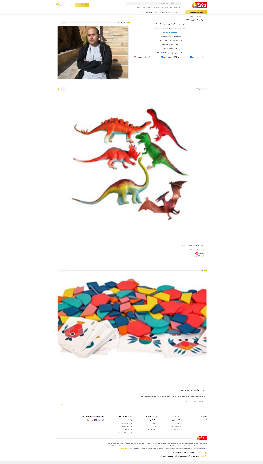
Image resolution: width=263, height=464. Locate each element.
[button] (61, 89)
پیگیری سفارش (177, 417)
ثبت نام (204, 420)
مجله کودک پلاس (82, 5)
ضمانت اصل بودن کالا (125, 417)
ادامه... (62, 405)
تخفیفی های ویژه (178, 12)
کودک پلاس (153, 420)
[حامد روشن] (131, 438)
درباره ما (141, 12)
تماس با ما (154, 426)
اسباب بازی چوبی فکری (175, 7)
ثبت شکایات (178, 423)
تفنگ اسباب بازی (127, 429)
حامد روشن (193, 16)
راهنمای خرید (203, 417)
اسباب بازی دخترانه (152, 12)
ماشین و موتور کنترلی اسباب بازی (141, 7)
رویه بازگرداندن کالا (151, 417)
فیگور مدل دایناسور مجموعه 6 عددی (193, 246)
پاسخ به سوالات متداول (175, 426)
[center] (179, 3)
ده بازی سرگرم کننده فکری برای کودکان (191, 390)
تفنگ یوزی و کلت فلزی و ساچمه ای (159, 7)
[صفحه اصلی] (206, 16)
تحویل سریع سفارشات (176, 429)
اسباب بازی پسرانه (165, 12)
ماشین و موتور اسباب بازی (124, 433)
